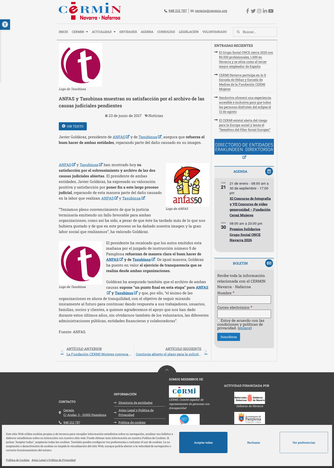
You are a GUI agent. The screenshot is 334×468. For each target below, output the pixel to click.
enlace (244, 327)
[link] (134, 351)
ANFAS (121, 136)
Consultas (166, 32)
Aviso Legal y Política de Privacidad (54, 460)
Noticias (155, 115)
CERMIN (78, 32)
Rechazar (253, 442)
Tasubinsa (150, 136)
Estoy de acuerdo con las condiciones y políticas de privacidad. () (240, 324)
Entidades (128, 32)
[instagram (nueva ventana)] (259, 11)
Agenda (147, 32)
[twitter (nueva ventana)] (253, 11)
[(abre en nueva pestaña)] (244, 149)
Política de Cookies (18, 460)
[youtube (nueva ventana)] (270, 11)
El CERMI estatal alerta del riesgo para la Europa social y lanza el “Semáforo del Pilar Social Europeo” (244, 125)
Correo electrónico (234, 307)
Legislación (189, 32)
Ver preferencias (303, 442)
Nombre (225, 292)
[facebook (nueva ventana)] (247, 11)
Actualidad (102, 32)
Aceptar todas (203, 442)
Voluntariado (214, 32)
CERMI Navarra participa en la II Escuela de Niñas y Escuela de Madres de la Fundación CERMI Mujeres (242, 82)
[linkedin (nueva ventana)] (264, 11)
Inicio (63, 32)
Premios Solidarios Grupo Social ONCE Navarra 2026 (245, 234)
